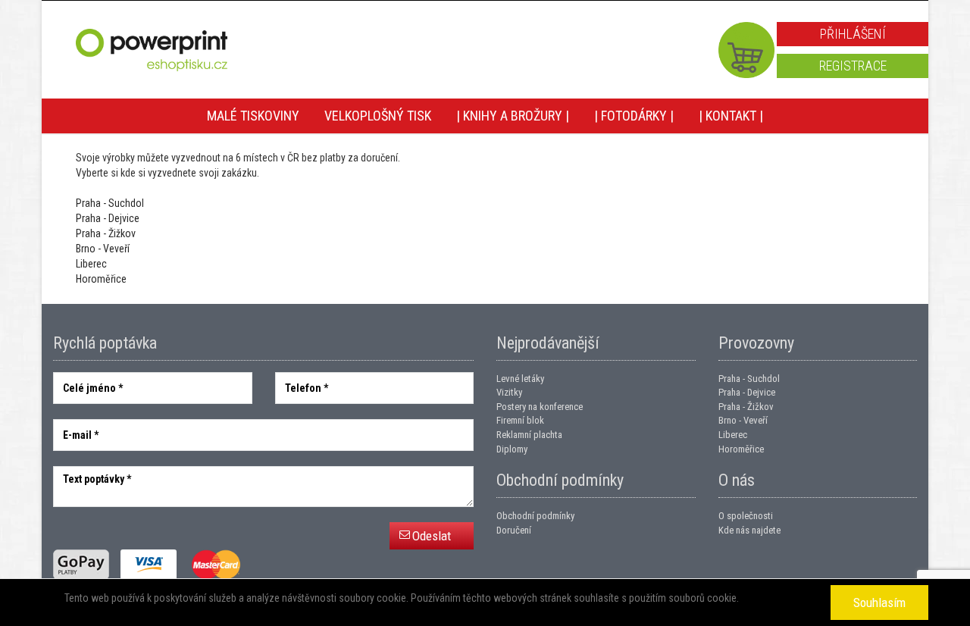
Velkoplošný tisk (377, 116)
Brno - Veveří (103, 249)
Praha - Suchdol (110, 203)
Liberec (91, 264)
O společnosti (745, 515)
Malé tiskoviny (253, 116)
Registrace (853, 66)
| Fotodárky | (634, 116)
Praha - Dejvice (107, 218)
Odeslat (431, 535)
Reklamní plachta (529, 434)
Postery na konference (539, 406)
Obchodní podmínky (535, 515)
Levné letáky (520, 378)
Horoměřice (101, 279)
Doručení (513, 530)
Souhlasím (879, 602)
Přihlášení (853, 34)
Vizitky (509, 392)
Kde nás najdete (749, 530)
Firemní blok (520, 420)
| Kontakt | (731, 116)
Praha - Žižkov (106, 233)
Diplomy (511, 449)
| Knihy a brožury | (512, 116)
